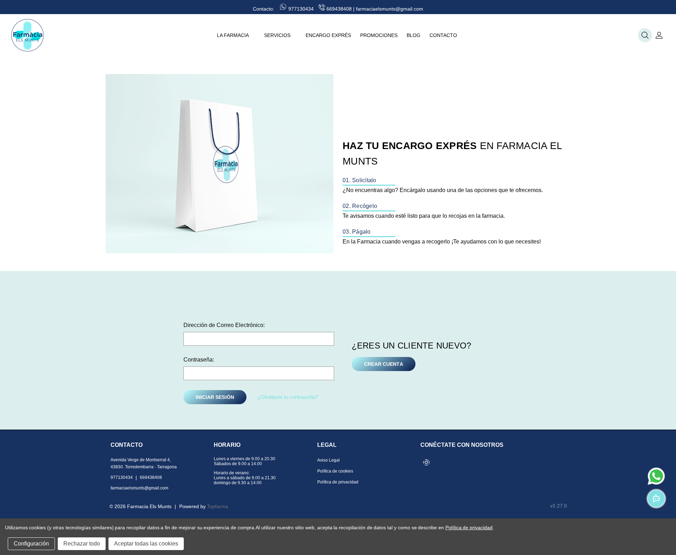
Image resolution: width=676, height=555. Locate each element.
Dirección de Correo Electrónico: (224, 325)
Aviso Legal (328, 460)
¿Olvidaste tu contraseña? (287, 397)
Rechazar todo (81, 544)
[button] (645, 35)
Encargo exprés (328, 35)
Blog (413, 35)
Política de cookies (335, 471)
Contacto (443, 35)
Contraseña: (198, 360)
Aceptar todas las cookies (146, 544)
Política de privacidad (337, 482)
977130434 (301, 9)
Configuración (31, 544)
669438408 (339, 9)
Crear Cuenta (383, 364)
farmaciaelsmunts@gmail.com (389, 9)
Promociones (379, 35)
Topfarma (217, 506)
